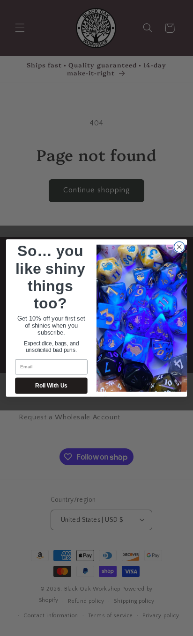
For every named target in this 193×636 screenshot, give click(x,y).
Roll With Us (51, 386)
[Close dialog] (179, 246)
